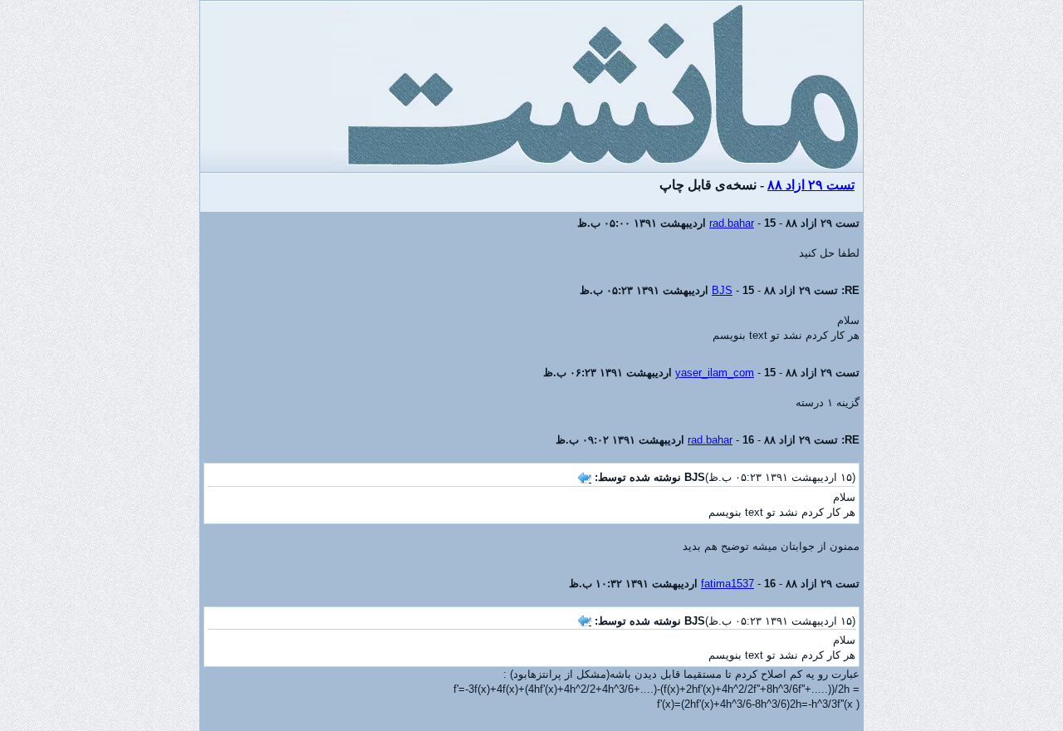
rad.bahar (731, 223)
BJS (722, 290)
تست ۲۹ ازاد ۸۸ (811, 185)
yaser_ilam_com (714, 372)
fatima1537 (727, 583)
